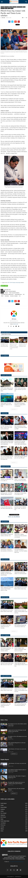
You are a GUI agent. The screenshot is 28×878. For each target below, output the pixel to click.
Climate (2, 386)
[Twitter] (16, 326)
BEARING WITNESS (5, 466)
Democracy (3, 825)
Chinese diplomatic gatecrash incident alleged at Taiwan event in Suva (21, 665)
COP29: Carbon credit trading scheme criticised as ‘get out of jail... (20, 389)
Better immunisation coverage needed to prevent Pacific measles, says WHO (21, 427)
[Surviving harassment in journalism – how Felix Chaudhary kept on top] (21, 543)
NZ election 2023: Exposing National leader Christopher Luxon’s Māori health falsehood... (21, 443)
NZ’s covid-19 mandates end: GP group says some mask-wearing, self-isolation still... (7, 458)
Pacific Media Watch (5, 821)
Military (2, 829)
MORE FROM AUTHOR (6, 334)
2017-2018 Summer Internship (14, 282)
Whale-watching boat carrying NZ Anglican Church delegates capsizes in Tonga (7, 589)
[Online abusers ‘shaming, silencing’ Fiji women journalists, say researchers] (21, 528)
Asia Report (11, 342)
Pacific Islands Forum (18, 294)
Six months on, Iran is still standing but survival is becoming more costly (23, 345)
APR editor (3, 17)
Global (2, 585)
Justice (2, 830)
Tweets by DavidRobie (14, 516)
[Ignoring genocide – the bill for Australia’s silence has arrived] (7, 487)
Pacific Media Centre (7, 289)
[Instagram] (11, 326)
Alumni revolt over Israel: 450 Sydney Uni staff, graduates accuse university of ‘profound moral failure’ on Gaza (14, 346)
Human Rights (4, 807)
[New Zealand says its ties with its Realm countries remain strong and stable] (5, 340)
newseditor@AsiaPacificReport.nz (16, 861)
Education (2, 6)
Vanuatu (12, 8)
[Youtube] (19, 326)
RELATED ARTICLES (5, 332)
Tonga (6, 8)
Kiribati (11, 6)
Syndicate (3, 809)
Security (2, 827)
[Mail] (10, 870)
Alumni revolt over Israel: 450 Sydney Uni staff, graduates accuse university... (21, 611)
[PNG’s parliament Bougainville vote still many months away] (21, 619)
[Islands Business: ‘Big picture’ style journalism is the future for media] (7, 543)
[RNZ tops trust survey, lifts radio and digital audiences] (4, 790)
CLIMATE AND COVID (6, 375)
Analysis (20, 342)
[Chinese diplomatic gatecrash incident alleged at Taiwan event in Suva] (21, 657)
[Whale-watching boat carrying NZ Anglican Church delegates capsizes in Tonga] (7, 581)
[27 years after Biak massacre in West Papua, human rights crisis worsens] (7, 501)
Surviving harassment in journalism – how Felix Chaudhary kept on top (21, 551)
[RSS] (14, 870)
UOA (19, 295)
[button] (26, 2)
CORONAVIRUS (4, 413)
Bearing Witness (17, 505)
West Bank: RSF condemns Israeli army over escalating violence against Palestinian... (16, 783)
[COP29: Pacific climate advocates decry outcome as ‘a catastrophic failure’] (7, 382)
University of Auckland (13, 295)
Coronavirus (3, 424)
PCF (23, 294)
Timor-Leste (2, 8)
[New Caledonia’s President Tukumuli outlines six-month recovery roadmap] (4, 771)
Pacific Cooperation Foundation (11, 291)
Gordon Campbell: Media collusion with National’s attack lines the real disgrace (20, 649)
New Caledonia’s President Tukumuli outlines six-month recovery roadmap (17, 770)
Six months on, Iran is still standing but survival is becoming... (5, 627)
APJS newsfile (3, 532)
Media (2, 819)
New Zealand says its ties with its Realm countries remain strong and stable (4, 345)
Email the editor (15, 324)
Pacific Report (6, 6)
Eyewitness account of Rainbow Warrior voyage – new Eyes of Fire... (20, 508)
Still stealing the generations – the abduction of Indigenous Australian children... (7, 649)
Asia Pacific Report (21, 856)
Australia (2, 646)
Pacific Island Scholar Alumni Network (7, 294)
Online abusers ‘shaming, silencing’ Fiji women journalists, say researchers (21, 536)
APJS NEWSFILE (4, 521)
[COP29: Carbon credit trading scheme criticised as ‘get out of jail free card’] (21, 382)
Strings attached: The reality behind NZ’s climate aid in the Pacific (6, 405)
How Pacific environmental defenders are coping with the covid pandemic (20, 405)
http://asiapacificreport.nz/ (14, 320)
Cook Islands (3, 342)
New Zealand (14, 6)
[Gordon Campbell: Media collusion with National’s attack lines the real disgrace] (21, 642)
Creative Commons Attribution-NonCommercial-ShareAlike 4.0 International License (14, 858)
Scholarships (7, 295)
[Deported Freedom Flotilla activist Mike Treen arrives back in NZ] (7, 657)
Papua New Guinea (19, 6)
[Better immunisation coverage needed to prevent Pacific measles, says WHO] (21, 420)
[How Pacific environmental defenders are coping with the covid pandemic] (21, 397)
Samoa (24, 6)
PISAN (2, 295)
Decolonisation (17, 623)
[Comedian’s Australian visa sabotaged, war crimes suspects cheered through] (7, 566)
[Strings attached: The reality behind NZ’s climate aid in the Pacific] (7, 397)
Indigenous (3, 815)
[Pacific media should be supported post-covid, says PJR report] (21, 450)
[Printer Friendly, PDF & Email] (4, 286)
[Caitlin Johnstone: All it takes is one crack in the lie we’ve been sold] (4, 750)
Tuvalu (9, 8)
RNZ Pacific (3, 817)
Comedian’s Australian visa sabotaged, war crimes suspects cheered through (6, 574)
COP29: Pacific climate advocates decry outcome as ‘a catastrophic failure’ (7, 389)
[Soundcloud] (14, 326)
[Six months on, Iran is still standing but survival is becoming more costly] (23, 340)
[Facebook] (9, 326)
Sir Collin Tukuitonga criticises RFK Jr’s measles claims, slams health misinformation (6, 427)
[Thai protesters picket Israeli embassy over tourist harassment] (21, 566)
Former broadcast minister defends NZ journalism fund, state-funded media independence (7, 443)
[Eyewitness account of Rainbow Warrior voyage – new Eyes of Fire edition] (21, 501)
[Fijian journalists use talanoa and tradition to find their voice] (7, 528)
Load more (14, 409)
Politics (2, 805)
